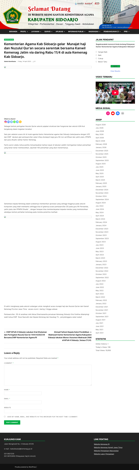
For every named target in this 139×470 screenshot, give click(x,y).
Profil (25, 32)
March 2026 (100, 141)
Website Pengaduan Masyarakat (106, 451)
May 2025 (99, 173)
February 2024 (101, 222)
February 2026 (101, 144)
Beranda (13, 31)
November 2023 (102, 232)
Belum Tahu (102, 62)
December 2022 (102, 268)
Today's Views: (102, 347)
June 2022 (100, 287)
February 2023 (101, 261)
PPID (127, 32)
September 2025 (102, 160)
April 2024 (100, 216)
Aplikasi (61, 32)
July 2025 (99, 167)
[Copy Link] (20, 122)
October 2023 (101, 235)
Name (7, 390)
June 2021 (100, 326)
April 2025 (100, 177)
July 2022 (99, 284)
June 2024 (100, 209)
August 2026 (101, 125)
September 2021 (102, 317)
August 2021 (100, 320)
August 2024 (101, 203)
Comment (9, 363)
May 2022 (99, 290)
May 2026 (99, 134)
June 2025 (100, 170)
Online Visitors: (102, 344)
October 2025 (101, 157)
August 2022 (101, 281)
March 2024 (100, 219)
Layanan (37, 32)
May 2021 (99, 330)
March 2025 (100, 180)
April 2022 (100, 294)
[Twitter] (11, 122)
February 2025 (101, 183)
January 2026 (101, 147)
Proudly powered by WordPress (25, 467)
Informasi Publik (77, 32)
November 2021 (102, 310)
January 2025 (101, 186)
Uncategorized (9, 39)
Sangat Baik (102, 52)
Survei (49, 32)
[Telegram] (17, 122)
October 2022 (101, 274)
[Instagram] (5, 122)
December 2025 (102, 151)
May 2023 (99, 251)
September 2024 (102, 199)
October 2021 (101, 313)
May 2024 (99, 212)
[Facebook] (8, 122)
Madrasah (95, 32)
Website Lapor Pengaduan (104, 454)
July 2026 (99, 128)
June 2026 (100, 131)
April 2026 (100, 138)
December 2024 (102, 190)
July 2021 (99, 323)
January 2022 (101, 303)
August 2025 (101, 164)
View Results (115, 71)
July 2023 (99, 245)
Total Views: (101, 350)
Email (7, 398)
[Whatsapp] (14, 122)
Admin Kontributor (10, 61)
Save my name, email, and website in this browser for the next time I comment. (42, 417)
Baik (99, 55)
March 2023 (100, 258)
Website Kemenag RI (101, 444)
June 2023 (100, 248)
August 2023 (101, 242)
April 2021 (99, 333)
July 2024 (99, 206)
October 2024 (101, 196)
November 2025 (102, 154)
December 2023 (102, 229)
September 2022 (102, 277)
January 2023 (101, 264)
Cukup (100, 58)
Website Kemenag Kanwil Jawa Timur (108, 447)
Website (7, 407)
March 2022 (100, 297)
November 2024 (102, 193)
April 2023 (100, 255)
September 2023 (102, 238)
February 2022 (101, 300)
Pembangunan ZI (113, 32)
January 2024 (101, 225)
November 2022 (102, 271)
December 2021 (102, 307)
